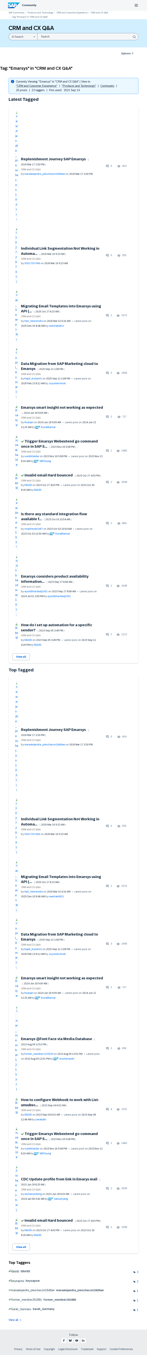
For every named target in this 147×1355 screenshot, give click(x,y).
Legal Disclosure (68, 1349)
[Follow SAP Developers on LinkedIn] (83, 1340)
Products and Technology (40, 13)
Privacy (18, 1349)
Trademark (87, 1349)
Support (101, 1349)
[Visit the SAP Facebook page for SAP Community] (63, 1340)
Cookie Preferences (121, 1349)
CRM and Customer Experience (71, 13)
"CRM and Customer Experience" (36, 85)
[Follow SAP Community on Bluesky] (70, 1340)
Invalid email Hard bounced (63, 475)
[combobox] (87, 36)
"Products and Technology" (79, 85)
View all (21, 656)
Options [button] (126, 53)
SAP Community (16, 13)
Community (29, 5)
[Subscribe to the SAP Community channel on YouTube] (76, 1340)
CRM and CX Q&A (99, 13)
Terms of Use (33, 1349)
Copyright (49, 1349)
